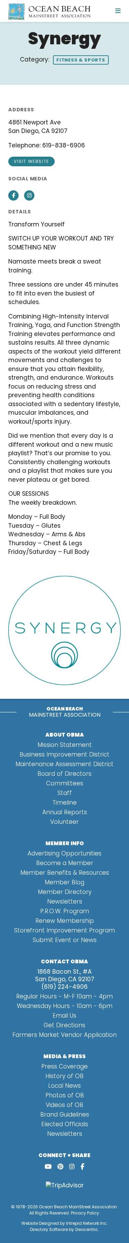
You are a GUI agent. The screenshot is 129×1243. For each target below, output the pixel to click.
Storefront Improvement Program (64, 930)
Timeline (64, 802)
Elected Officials (64, 1124)
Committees (64, 783)
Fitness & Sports (80, 60)
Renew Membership (64, 921)
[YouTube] (48, 1166)
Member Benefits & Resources (64, 873)
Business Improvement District (64, 754)
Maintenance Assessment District (64, 764)
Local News (64, 1086)
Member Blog (64, 882)
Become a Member (64, 863)
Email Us (64, 1015)
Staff (64, 793)
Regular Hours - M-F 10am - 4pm (64, 996)
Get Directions (64, 1025)
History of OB (64, 1076)
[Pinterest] (60, 1166)
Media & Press (64, 1056)
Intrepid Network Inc (86, 1223)
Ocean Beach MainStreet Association (78, 1207)
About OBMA (64, 734)
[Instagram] (72, 1166)
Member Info (64, 843)
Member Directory (65, 892)
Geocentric (86, 1229)
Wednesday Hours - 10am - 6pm (64, 1006)
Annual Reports (64, 812)
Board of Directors (64, 774)
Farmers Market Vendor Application (64, 1035)
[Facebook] (82, 1166)
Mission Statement (64, 745)
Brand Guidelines (64, 1114)
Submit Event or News (65, 940)
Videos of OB (64, 1105)
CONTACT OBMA (64, 961)
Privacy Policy (85, 1213)
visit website (31, 161)
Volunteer (64, 822)
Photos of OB (64, 1095)
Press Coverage (64, 1066)
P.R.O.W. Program (64, 911)
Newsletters (64, 901)
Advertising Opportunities (64, 853)
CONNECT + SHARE (64, 1155)
